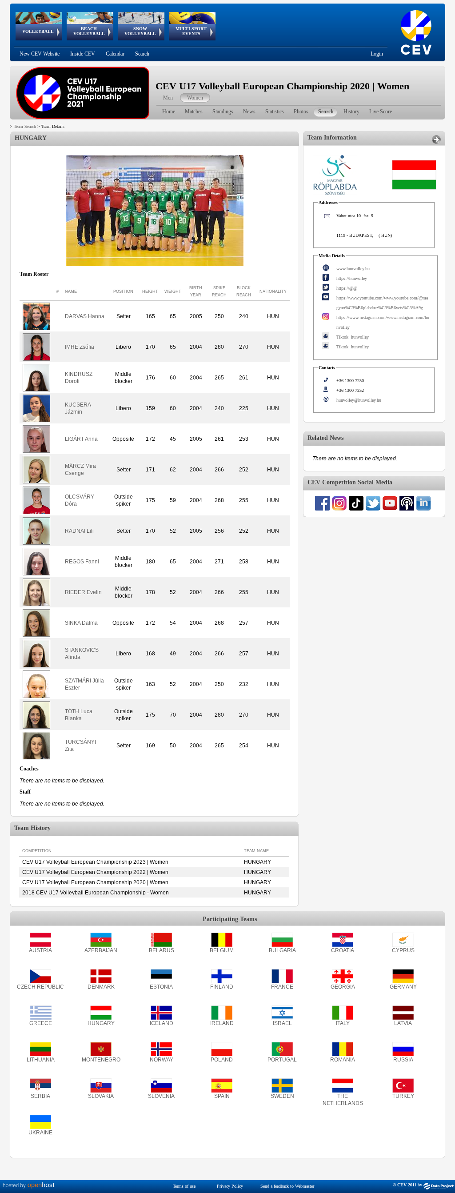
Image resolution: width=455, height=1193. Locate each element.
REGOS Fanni (82, 562)
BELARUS (161, 950)
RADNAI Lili (79, 531)
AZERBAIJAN (100, 950)
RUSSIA (403, 1060)
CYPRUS (403, 950)
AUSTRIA (40, 950)
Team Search (25, 126)
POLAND (222, 1060)
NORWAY (161, 1060)
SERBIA (40, 1096)
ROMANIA (342, 1060)
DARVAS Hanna (84, 316)
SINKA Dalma (81, 623)
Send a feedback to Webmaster (287, 1186)
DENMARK (101, 987)
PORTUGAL (282, 1060)
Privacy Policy (230, 1186)
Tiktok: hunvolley (352, 337)
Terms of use (184, 1186)
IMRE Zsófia (79, 347)
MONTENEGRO (101, 1060)
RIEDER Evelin (83, 592)
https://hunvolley (351, 278)
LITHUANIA (41, 1060)
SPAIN (222, 1096)
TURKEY (403, 1096)
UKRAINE (40, 1132)
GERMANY (403, 987)
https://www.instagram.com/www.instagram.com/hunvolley (382, 322)
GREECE (40, 1023)
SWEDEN (282, 1096)
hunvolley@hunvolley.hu (358, 400)
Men (168, 98)
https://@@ (346, 288)
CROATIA (342, 950)
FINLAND (221, 987)
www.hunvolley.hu (353, 268)
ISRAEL (282, 1023)
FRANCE (282, 987)
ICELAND (161, 1023)
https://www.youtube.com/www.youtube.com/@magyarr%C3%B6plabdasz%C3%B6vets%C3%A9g (382, 302)
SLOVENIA (161, 1096)
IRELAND (222, 1023)
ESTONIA (161, 987)
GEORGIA (343, 987)
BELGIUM (222, 950)
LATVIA (403, 1023)
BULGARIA (282, 950)
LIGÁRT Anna (81, 439)
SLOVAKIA (101, 1096)
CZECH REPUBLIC (40, 987)
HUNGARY (101, 1023)
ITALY (343, 1023)
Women (195, 98)
